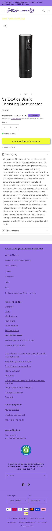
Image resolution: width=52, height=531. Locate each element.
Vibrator (9, 307)
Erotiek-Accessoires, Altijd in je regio (20, 293)
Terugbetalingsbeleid (37, 518)
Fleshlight (10, 321)
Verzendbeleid (43, 522)
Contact (9, 397)
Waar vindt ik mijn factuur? (19, 387)
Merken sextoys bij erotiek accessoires (24, 248)
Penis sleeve (11, 325)
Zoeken (8, 271)
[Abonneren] (44, 475)
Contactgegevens (27, 526)
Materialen (9, 277)
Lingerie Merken (12, 255)
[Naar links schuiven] (20, 94)
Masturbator (11, 316)
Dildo (7, 311)
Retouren (9, 375)
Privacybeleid (11, 522)
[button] (3, 10)
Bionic (5, 110)
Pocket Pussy (12, 330)
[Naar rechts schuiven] (31, 94)
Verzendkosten (16, 118)
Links (7, 282)
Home (4, 18)
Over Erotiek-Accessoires (18, 366)
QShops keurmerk (14, 392)
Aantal (4, 123)
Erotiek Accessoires (20, 518)
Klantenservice (12, 371)
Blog (7, 288)
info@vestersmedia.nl (15, 415)
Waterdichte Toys (17, 18)
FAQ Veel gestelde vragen (18, 361)
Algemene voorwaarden (27, 522)
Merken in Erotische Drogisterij (18, 260)
